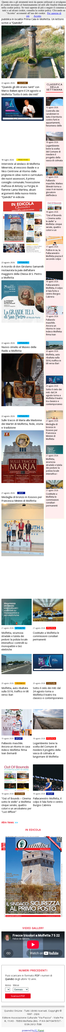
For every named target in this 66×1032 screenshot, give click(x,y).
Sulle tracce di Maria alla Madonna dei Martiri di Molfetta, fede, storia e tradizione (22, 423)
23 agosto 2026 (8, 262)
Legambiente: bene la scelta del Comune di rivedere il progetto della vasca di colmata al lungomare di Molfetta (54, 156)
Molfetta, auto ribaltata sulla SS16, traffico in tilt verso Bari (53, 359)
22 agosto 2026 (8, 83)
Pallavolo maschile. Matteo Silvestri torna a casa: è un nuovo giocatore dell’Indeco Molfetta (54, 189)
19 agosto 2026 (52, 316)
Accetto (37, 16)
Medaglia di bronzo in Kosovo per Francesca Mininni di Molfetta (21, 498)
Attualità (23, 262)
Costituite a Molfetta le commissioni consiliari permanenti (52, 500)
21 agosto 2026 (8, 493)
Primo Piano (23, 160)
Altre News (7, 822)
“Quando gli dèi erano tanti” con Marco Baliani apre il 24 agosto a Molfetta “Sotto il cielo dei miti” (21, 90)
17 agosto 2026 (52, 177)
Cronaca (20, 683)
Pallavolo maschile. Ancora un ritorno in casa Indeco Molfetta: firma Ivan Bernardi (54, 328)
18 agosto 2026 (52, 142)
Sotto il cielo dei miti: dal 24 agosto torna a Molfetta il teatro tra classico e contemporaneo (54, 397)
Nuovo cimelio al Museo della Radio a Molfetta (18, 348)
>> (16, 823)
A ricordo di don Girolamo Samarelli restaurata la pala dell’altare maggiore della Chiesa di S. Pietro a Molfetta (22, 272)
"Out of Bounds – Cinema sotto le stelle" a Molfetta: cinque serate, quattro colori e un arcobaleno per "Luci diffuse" (54, 226)
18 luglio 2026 (7, 160)
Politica (51, 628)
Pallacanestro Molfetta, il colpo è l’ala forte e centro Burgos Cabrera (54, 291)
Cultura (22, 83)
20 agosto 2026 (52, 351)
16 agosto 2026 (52, 107)
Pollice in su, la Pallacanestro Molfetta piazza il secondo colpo (54, 254)
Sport (21, 493)
